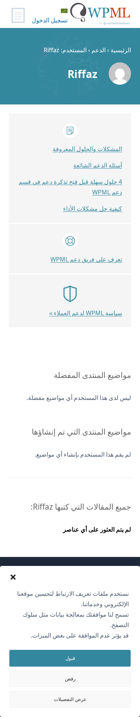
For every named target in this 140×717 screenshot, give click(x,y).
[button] (13, 577)
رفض (70, 678)
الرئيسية (121, 50)
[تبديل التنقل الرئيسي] (18, 15)
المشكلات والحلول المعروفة (87, 149)
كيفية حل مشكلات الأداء (92, 208)
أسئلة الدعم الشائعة (97, 165)
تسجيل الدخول (50, 20)
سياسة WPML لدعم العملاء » (85, 313)
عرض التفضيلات (70, 699)
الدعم (98, 50)
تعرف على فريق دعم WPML (86, 259)
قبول (70, 658)
